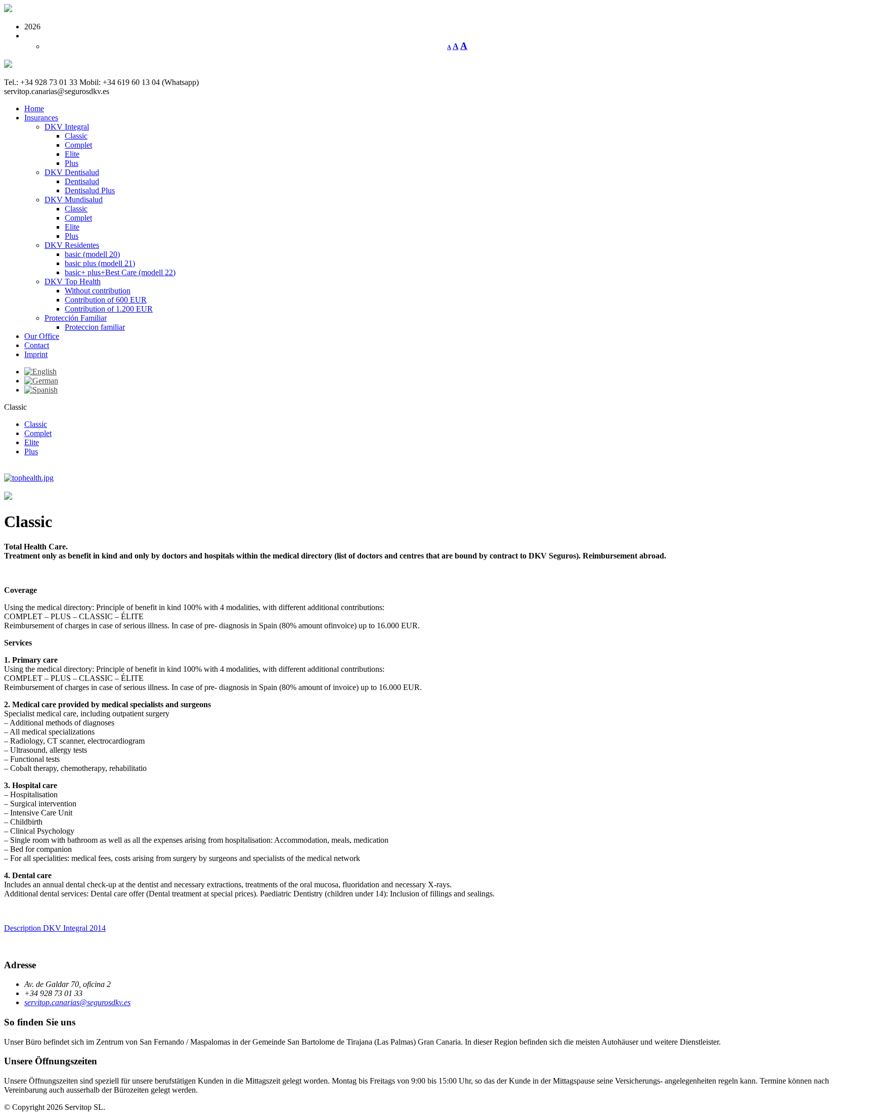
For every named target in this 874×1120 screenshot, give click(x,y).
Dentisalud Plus (90, 190)
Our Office (41, 336)
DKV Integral (67, 126)
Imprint (36, 354)
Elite (72, 154)
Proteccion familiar (95, 327)
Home (34, 108)
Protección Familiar (76, 318)
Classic (76, 136)
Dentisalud (82, 181)
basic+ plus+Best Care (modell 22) (120, 272)
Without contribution (97, 290)
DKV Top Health (73, 281)
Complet (78, 145)
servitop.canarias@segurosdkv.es (77, 1002)
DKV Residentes (72, 245)
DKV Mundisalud (74, 199)
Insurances (41, 117)
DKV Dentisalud (72, 172)
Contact (36, 345)
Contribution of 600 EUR (106, 299)
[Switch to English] (40, 371)
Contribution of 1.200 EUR (109, 309)
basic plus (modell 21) (100, 263)
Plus (71, 163)
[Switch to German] (41, 380)
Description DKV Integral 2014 (55, 928)
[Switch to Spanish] (41, 389)
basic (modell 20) (92, 254)
